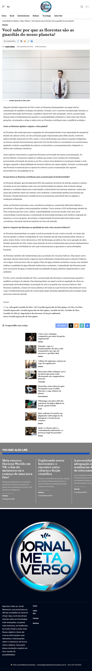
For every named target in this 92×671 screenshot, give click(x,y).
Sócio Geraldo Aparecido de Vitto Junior (20, 317)
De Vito (71, 307)
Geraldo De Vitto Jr (11, 313)
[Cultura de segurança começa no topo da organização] (30, 364)
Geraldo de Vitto (72, 310)
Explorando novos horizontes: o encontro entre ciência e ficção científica (51, 467)
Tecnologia (41, 382)
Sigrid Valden (10, 47)
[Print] (31, 41)
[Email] (24, 41)
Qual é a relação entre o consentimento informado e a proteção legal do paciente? (50, 430)
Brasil (40, 409)
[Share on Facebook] (17, 41)
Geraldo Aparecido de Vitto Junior (35, 310)
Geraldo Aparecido (11, 310)
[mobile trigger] (4, 6)
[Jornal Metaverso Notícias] (46, 6)
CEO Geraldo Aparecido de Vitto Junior (50, 307)
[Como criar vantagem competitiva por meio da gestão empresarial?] (30, 337)
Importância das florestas (31, 313)
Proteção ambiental (51, 313)
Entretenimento (43, 396)
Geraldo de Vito (57, 310)
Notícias (5, 25)
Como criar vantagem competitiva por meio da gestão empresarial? (51, 336)
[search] (81, 7)
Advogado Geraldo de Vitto (21, 307)
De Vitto (78, 307)
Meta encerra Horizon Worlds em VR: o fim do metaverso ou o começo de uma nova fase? (17, 469)
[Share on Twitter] (21, 41)
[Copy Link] (28, 41)
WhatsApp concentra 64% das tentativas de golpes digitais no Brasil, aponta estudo (51, 403)
